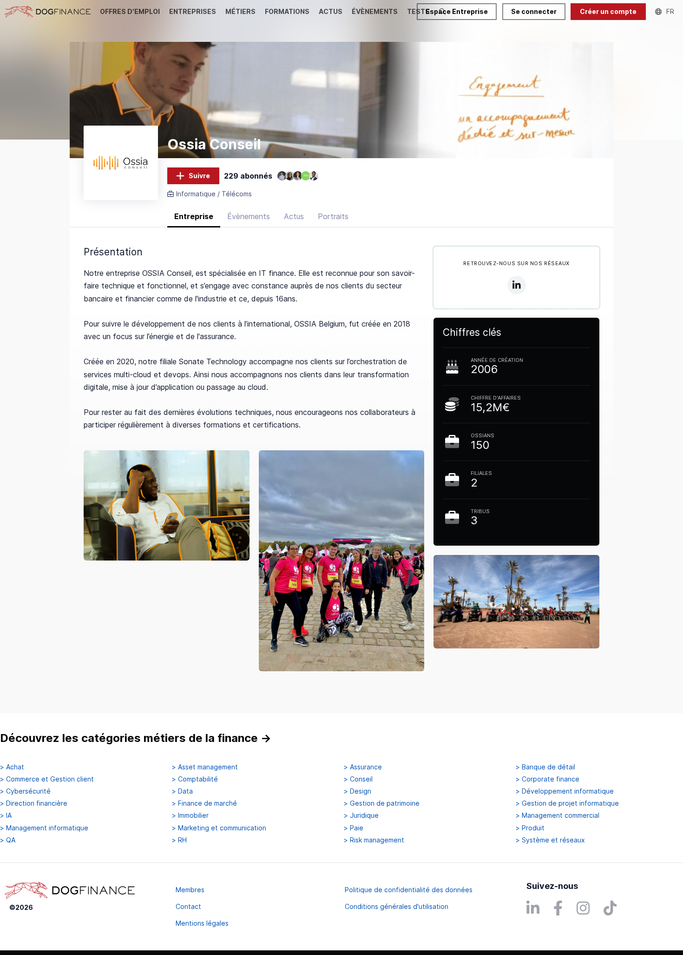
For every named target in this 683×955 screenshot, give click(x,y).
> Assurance (363, 767)
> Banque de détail (545, 767)
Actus (294, 216)
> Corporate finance (547, 779)
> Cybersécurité (25, 791)
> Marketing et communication (219, 828)
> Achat (12, 767)
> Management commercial (557, 815)
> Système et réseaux (550, 840)
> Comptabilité (195, 779)
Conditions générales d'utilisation (396, 906)
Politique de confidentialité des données (409, 890)
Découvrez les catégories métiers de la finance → (135, 738)
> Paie (353, 828)
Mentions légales (202, 923)
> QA (7, 840)
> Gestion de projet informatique (567, 803)
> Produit (530, 828)
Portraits (333, 216)
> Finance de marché (204, 803)
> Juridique (361, 815)
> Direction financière (33, 803)
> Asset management (205, 767)
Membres (190, 890)
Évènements (248, 216)
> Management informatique (44, 828)
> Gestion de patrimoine (382, 803)
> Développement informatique (565, 791)
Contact (188, 906)
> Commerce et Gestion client (47, 779)
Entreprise (193, 216)
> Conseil (358, 779)
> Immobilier (190, 815)
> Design (357, 791)
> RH (179, 840)
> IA (6, 815)
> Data (182, 791)
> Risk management (374, 840)
